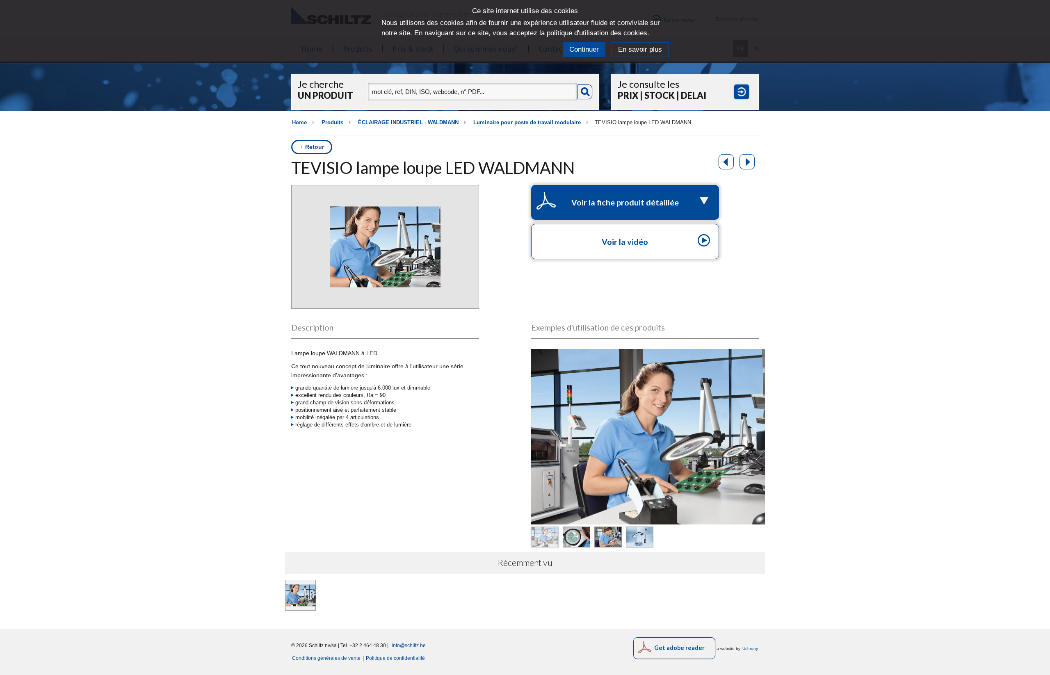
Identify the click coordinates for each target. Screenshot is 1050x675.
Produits (332, 122)
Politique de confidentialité (395, 658)
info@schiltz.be (409, 645)
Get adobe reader (679, 647)
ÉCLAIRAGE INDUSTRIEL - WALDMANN (408, 122)
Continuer (584, 49)
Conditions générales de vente (326, 658)
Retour (314, 147)
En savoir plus (640, 49)
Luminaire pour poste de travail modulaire (527, 122)
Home (299, 122)
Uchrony (750, 648)
